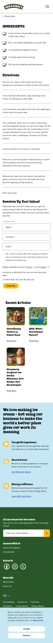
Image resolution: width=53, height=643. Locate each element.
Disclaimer (7, 606)
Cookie (44, 267)
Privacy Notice (38, 606)
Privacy (30, 267)
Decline (26, 635)
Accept (26, 629)
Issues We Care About (21, 496)
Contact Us (22, 602)
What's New (10, 16)
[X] (23, 566)
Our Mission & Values (21, 472)
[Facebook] (6, 566)
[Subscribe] (47, 533)
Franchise (34, 602)
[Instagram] (15, 566)
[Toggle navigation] (47, 6)
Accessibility (8, 602)
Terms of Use (38, 620)
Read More (11, 341)
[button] (6, 595)
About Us (7, 586)
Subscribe (10, 286)
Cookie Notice (22, 606)
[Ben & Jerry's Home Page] (13, 6)
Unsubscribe (8, 552)
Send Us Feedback (11, 548)
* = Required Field (9, 221)
